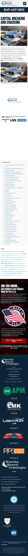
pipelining (8, 265)
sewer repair (8, 271)
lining (25, 257)
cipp (24, 253)
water (9, 275)
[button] (24, 3)
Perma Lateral (8, 196)
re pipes (11, 267)
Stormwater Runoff (10, 224)
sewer (12, 269)
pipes (26, 265)
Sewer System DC (9, 215)
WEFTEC (7, 243)
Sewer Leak (8, 212)
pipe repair (21, 265)
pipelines (2, 265)
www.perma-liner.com (20, 60)
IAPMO (7, 191)
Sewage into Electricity (11, 208)
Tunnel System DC (10, 235)
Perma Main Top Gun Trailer (12, 198)
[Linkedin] (14, 398)
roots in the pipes (18, 267)
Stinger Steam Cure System (12, 221)
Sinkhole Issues (9, 217)
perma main (16, 263)
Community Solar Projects (12, 177)
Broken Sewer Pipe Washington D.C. (14, 173)
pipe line (24, 263)
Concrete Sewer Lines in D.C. (7, 255)
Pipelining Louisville (10, 201)
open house (13, 261)
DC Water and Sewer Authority (13, 180)
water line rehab (15, 275)
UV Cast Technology (10, 240)
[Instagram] (17, 428)
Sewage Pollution (9, 210)
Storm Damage (9, 222)
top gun (2, 273)
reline (7, 267)
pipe (20, 263)
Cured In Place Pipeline (11, 179)
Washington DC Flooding (11, 242)
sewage (8, 269)
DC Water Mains (9, 182)
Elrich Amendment (10, 186)
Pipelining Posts (9, 203)
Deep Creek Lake (9, 184)
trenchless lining (16, 273)
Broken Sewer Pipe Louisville (13, 172)
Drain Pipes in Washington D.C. (20, 255)
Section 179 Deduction (11, 207)
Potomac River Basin (10, 205)
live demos (3, 259)
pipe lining (15, 265)
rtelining (3, 269)
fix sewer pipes (13, 257)
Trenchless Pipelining (10, 229)
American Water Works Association (14, 165)
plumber (3, 267)
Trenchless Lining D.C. (11, 228)
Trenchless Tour (9, 233)
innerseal (21, 257)
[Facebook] (12, 398)
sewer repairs (23, 271)
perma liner (6, 263)
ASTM (6, 166)
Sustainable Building (10, 226)
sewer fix (17, 269)
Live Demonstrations (10, 193)
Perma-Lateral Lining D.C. (20, 261)
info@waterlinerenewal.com (15, 379)
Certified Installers (10, 175)
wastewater (4, 275)
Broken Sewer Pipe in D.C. (17, 253)
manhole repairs (10, 259)
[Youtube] (16, 398)
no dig (8, 261)
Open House (8, 194)
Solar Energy (8, 219)
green (18, 257)
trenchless (7, 273)
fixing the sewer (5, 257)
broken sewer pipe (6, 251)
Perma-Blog (8, 200)
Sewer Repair (8, 214)
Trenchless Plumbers (10, 231)
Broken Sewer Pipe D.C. (16, 251)
